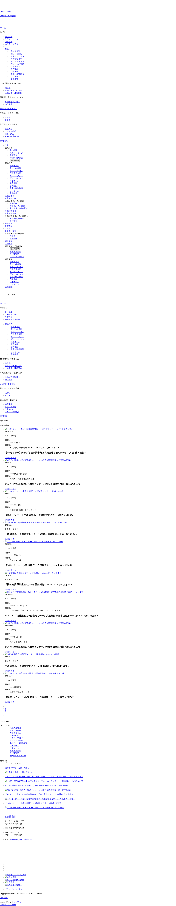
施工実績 (8, 129)
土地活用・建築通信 (13, 93)
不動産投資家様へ (12, 102)
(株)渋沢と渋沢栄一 (18, 756)
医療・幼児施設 (16, 277)
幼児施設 (14, 71)
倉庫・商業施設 (17, 74)
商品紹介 (8, 49)
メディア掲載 (10, 131)
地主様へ (8, 88)
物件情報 (8, 104)
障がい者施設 (16, 54)
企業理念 (8, 42)
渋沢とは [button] (8, 145)
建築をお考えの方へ (13, 90)
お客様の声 (14, 735)
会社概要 (8, 37)
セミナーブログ (16, 738)
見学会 (8, 117)
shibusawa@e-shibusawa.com (21, 839)
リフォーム (15, 76)
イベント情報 (15, 730)
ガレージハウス (17, 64)
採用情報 (4, 141)
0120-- (5, 12)
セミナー (8, 120)
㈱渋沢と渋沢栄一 (12, 44)
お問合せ (12, 16)
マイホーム (15, 66)
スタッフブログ (16, 741)
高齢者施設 (15, 51)
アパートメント (17, 61)
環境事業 (14, 79)
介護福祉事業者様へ (8, 109)
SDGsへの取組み (12, 136)
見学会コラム (15, 733)
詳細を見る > (10, 458)
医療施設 (14, 69)
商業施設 (13, 279)
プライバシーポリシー (14, 889)
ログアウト (18, 902)
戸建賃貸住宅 (16, 59)
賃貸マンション (17, 56)
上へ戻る (4, 898)
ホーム (3, 28)
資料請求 (4, 16)
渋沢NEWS (9, 134)
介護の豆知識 (15, 728)
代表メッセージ (11, 39)
